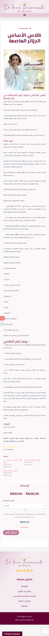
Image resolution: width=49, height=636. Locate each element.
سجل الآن (11, 532)
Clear (24, 509)
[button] (24, 15)
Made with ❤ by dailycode (24, 620)
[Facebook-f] (17, 570)
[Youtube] (21, 570)
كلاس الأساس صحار (10, 471)
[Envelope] (31, 570)
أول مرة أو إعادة (8, 501)
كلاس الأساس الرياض (32, 460)
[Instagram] (24, 570)
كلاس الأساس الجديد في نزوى (12, 461)
